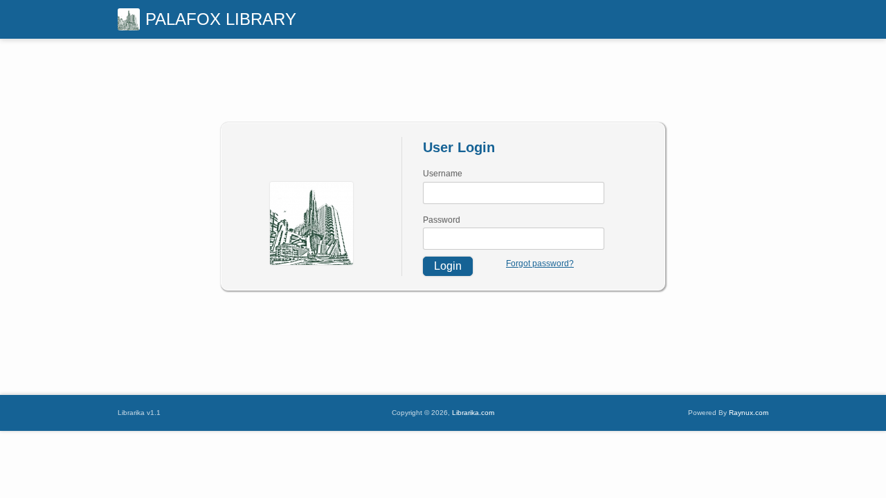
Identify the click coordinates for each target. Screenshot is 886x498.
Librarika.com (473, 412)
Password (441, 220)
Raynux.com (748, 412)
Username (442, 173)
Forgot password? (540, 263)
